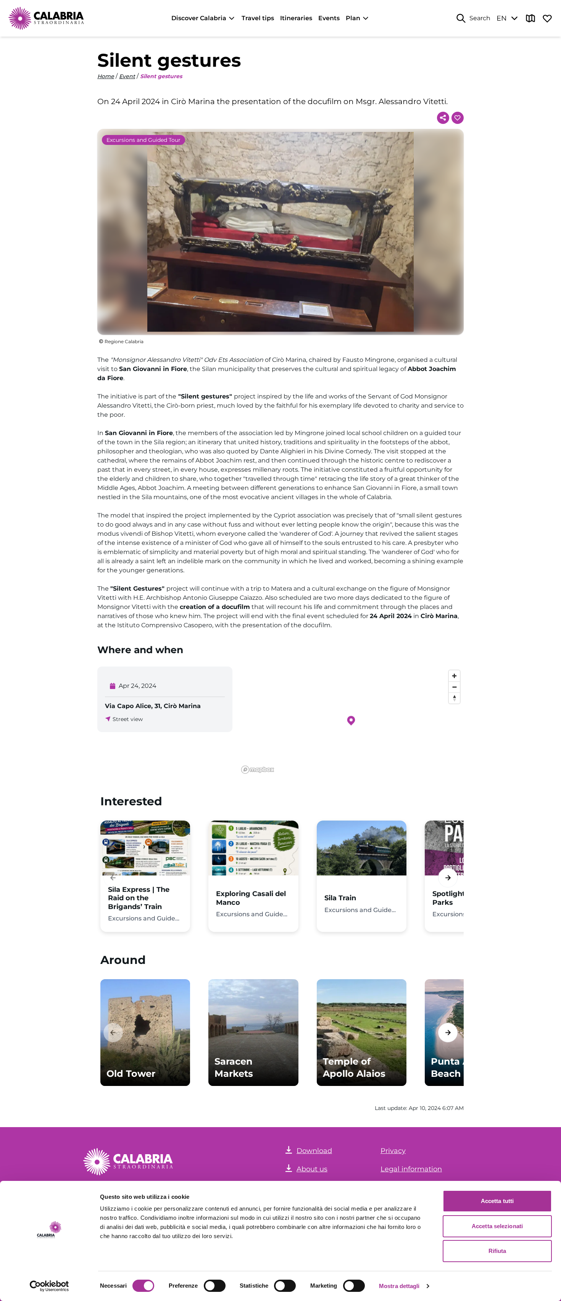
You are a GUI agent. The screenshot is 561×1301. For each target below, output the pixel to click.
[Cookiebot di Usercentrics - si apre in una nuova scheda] (49, 1286)
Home (105, 76)
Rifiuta (497, 1251)
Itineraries (296, 18)
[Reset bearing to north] (454, 698)
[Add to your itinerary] (457, 118)
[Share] (443, 118)
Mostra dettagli (399, 1286)
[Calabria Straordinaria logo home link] (46, 18)
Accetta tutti (497, 1201)
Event (127, 76)
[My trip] (547, 18)
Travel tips (258, 18)
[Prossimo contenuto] (448, 877)
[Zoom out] (454, 686)
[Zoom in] (454, 675)
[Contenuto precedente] (113, 877)
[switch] (215, 1286)
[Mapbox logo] (257, 769)
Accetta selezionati (497, 1226)
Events (329, 18)
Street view (128, 719)
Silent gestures (161, 76)
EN (502, 18)
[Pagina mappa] (530, 18)
